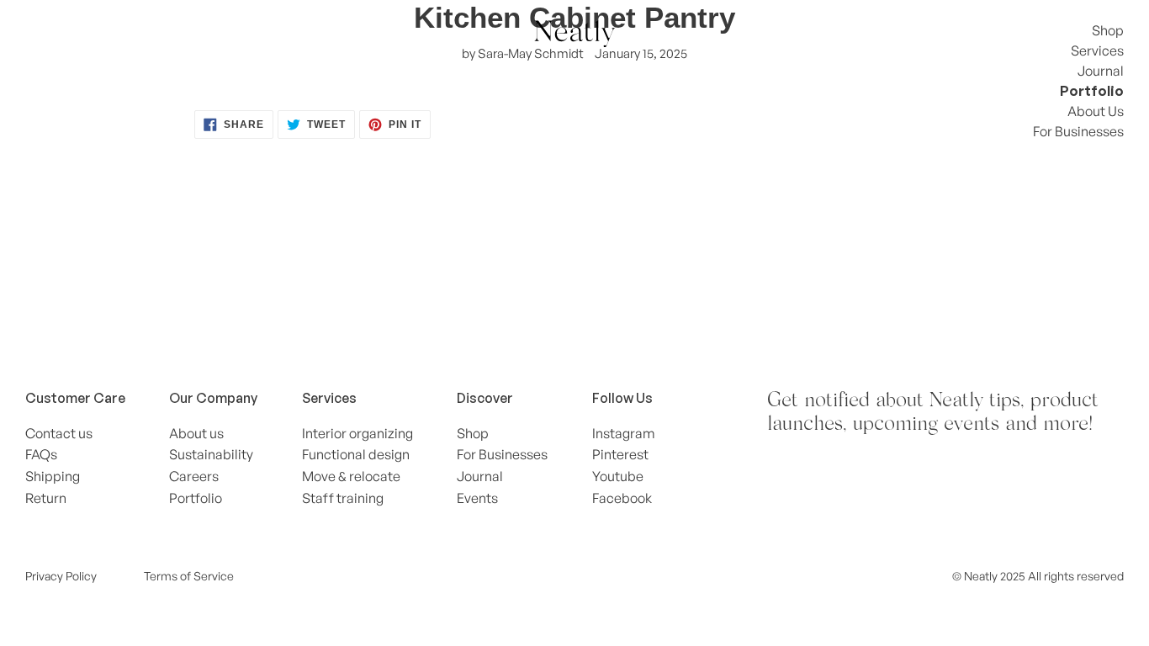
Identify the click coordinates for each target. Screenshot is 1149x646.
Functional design (356, 454)
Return (45, 498)
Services (1097, 50)
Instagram (623, 433)
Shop (1108, 30)
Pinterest (620, 454)
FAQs (41, 454)
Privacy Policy (61, 576)
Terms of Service (189, 576)
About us (196, 433)
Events (477, 498)
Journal (1101, 70)
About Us (1095, 111)
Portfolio (1092, 90)
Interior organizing (357, 433)
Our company (213, 397)
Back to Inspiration (587, 233)
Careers (194, 476)
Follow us (622, 397)
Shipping (52, 476)
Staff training (343, 498)
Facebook (622, 498)
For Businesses (1078, 131)
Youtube (617, 476)
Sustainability (211, 454)
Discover (485, 397)
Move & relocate (351, 476)
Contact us (59, 433)
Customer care (75, 397)
